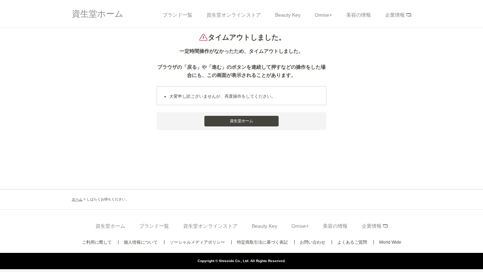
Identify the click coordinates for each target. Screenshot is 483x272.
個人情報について (141, 242)
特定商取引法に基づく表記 (262, 242)
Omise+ (323, 15)
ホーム (77, 199)
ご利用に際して (97, 242)
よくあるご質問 (352, 242)
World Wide (390, 242)
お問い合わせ (312, 242)
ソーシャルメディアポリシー (197, 242)
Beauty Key (288, 15)
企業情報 (395, 15)
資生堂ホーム (97, 13)
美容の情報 (358, 15)
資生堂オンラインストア (233, 15)
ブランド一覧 (177, 15)
